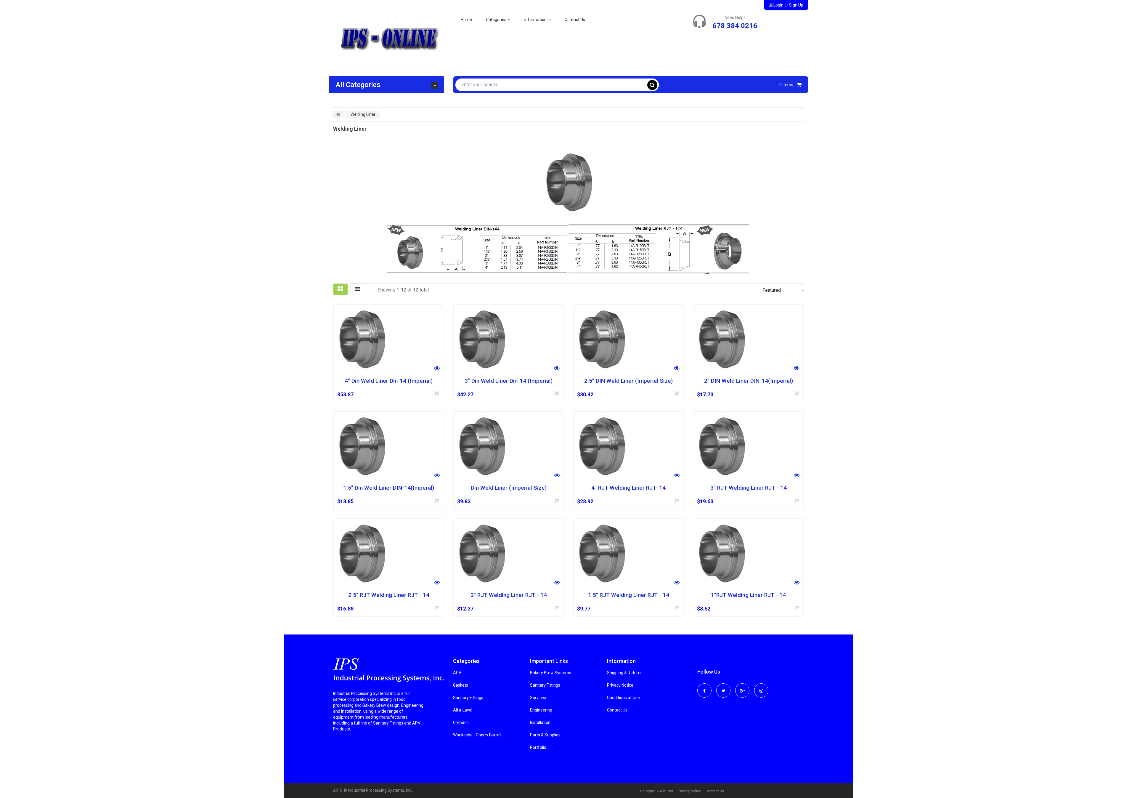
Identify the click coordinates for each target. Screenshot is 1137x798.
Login (778, 5)
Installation (540, 722)
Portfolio (538, 747)
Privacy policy (689, 791)
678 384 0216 (734, 26)
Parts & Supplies (545, 735)
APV (457, 672)
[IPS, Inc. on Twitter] (723, 687)
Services (538, 697)
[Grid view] (340, 289)
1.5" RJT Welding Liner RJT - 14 (628, 595)
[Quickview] (437, 368)
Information (535, 19)
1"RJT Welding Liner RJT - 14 (748, 595)
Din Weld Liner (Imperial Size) (509, 488)
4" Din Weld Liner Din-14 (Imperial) (389, 381)
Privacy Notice (620, 685)
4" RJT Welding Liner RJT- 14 (628, 488)
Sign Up (796, 5)
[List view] (357, 289)
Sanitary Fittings (468, 697)
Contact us (715, 791)
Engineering (541, 710)
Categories (496, 19)
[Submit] (436, 393)
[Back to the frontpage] (338, 114)
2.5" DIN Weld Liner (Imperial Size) (628, 381)
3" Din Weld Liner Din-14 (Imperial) (509, 381)
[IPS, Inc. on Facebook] (704, 687)
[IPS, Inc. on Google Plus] (742, 687)
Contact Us (575, 19)
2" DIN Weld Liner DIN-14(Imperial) (748, 381)
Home (466, 19)
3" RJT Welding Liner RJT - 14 (748, 488)
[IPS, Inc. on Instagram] (761, 687)
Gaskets (460, 685)
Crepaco (461, 722)
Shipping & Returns (625, 672)
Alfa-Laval (462, 710)
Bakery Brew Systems (550, 672)
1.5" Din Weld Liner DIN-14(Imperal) (388, 488)
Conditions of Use (623, 697)
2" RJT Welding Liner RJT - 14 (508, 595)
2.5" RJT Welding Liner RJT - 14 (388, 595)
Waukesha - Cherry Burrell (477, 735)
